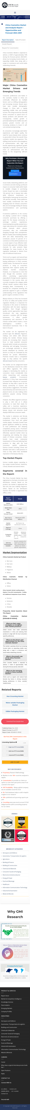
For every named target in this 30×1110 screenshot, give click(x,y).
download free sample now (15, 721)
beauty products (9, 377)
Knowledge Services (7, 1002)
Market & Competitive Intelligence (11, 999)
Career (3, 1062)
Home (3, 17)
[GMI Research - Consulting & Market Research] (10, 5)
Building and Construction (9, 1027)
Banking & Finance (8, 862)
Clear (24, 742)
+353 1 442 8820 (14, 1091)
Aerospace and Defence (10, 853)
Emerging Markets (6, 1008)
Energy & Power (7, 878)
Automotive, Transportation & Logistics (14, 856)
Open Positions (5, 1070)
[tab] (15, 624)
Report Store (11, 17)
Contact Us (4, 1093)
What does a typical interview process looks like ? (14, 1066)
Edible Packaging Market (15, 711)
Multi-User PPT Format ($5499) (16, 751)
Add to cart (15, 762)
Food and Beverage (8, 881)
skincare (17, 334)
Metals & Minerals (8, 894)
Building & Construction (10, 865)
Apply (3, 1073)
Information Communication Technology (15, 887)
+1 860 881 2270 (12, 1089)
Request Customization (14, 173)
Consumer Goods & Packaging (12, 872)
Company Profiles (6, 1011)
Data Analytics (5, 1005)
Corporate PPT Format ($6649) (16, 755)
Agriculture (6, 859)
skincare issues (7, 361)
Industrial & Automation (10, 891)
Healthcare (6, 884)
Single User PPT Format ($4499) (16, 747)
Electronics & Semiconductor (11, 875)
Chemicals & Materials (9, 869)
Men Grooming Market (15, 696)
